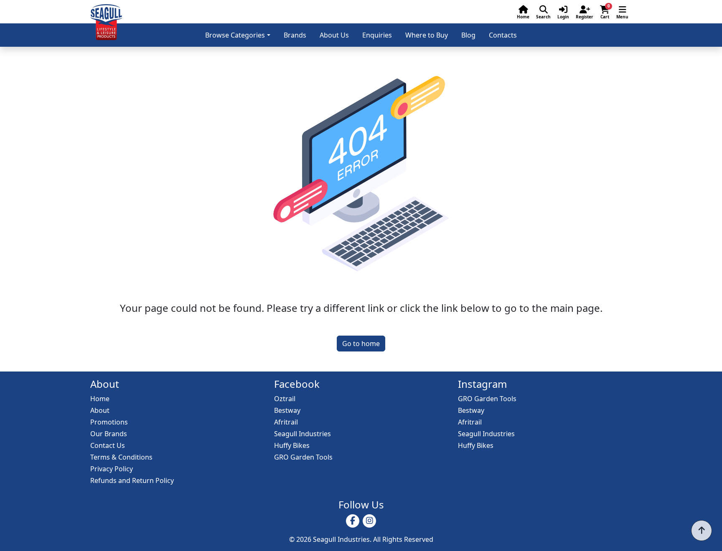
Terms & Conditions (121, 457)
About (99, 410)
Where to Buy (426, 35)
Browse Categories (235, 35)
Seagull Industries (302, 433)
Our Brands (108, 433)
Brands (295, 35)
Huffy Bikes (292, 445)
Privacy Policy (111, 468)
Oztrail (284, 398)
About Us (334, 35)
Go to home (361, 343)
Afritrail (286, 422)
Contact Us (107, 445)
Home (99, 398)
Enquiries (377, 35)
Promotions (109, 422)
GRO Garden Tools (303, 457)
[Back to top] (701, 530)
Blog (468, 35)
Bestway (287, 410)
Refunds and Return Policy (132, 480)
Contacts (503, 35)
